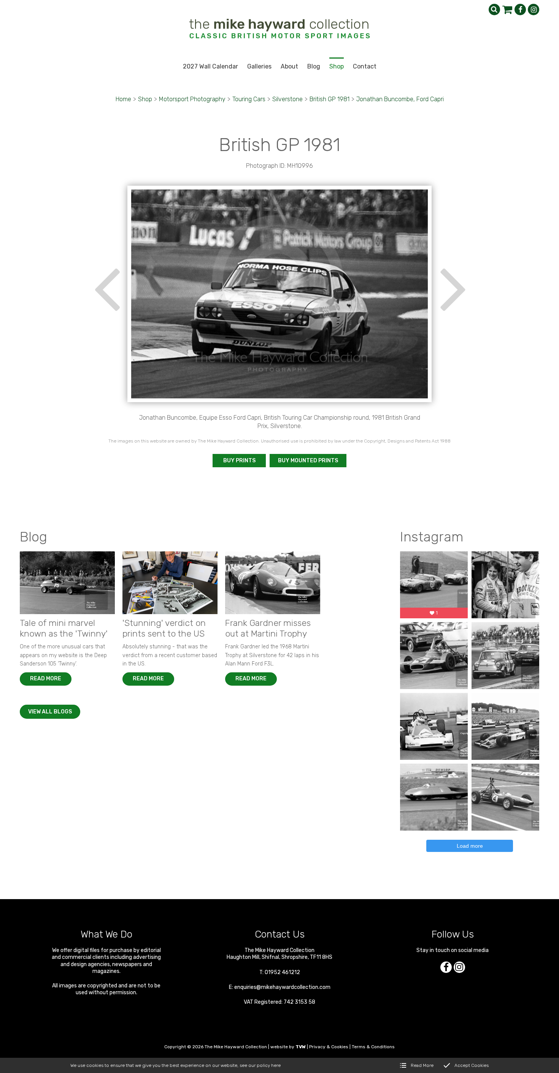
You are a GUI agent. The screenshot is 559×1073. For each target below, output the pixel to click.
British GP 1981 (329, 99)
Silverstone (287, 99)
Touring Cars (248, 99)
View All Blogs (50, 711)
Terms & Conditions (373, 1046)
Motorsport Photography (192, 99)
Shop (145, 99)
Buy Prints (239, 460)
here (276, 1065)
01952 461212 (282, 972)
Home (123, 99)
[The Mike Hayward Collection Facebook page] (520, 9)
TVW (300, 1046)
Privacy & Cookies (328, 1046)
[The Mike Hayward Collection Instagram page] (533, 9)
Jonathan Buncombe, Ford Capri (400, 99)
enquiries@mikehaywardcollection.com (282, 987)
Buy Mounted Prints (308, 460)
